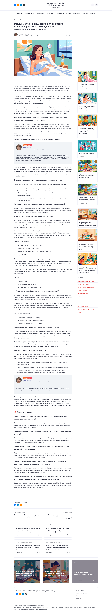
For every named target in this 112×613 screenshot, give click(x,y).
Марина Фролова (24, 34)
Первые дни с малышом (84, 296)
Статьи (79, 312)
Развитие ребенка (82, 306)
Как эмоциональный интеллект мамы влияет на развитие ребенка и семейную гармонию (55, 575)
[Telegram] (21, 5)
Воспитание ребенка (83, 284)
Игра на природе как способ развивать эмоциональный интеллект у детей (87, 199)
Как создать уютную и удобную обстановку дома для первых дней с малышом (87, 223)
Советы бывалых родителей (85, 309)
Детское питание (82, 290)
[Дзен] (24, 5)
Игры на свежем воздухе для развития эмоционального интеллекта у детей (87, 175)
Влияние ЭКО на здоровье (86, 153)
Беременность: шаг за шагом (85, 281)
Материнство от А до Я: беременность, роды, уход (56, 5)
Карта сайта (79, 598)
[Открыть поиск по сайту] (96, 5)
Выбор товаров (80, 590)
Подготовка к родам (83, 300)
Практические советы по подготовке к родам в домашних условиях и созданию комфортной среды (57, 530)
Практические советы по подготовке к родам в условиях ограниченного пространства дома (25, 575)
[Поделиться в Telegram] (18, 505)
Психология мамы (82, 303)
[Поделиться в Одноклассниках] (21, 505)
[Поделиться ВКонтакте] (15, 505)
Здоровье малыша (82, 293)
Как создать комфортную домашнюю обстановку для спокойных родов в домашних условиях (28, 547)
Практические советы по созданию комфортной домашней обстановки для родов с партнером (57, 547)
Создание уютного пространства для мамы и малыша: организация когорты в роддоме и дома (28, 530)
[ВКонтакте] (15, 5)
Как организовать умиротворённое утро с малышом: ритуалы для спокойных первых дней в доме (86, 246)
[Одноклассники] (18, 5)
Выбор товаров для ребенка (85, 287)
